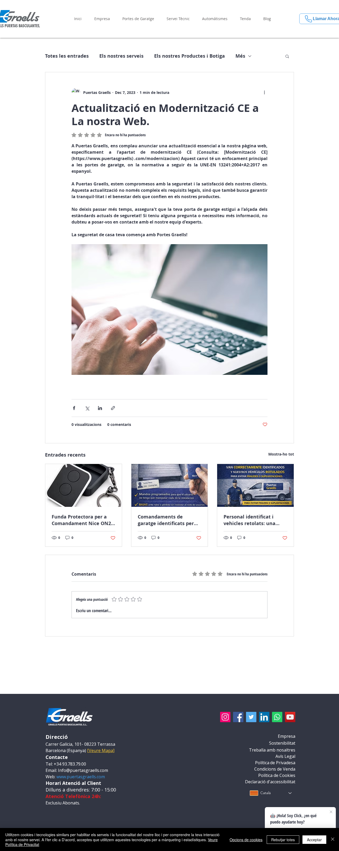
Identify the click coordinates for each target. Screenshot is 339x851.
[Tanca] (332, 839)
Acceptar (314, 839)
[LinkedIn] (264, 717)
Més (240, 56)
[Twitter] (251, 717)
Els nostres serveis (121, 56)
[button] (102, 18)
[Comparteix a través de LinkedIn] (99, 408)
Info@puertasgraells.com (83, 770)
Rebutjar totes (283, 839)
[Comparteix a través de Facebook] (74, 408)
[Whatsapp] (277, 717)
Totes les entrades (67, 56)
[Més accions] (264, 92)
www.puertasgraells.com (80, 777)
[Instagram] (225, 717)
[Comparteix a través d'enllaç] (112, 408)
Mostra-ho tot (281, 454)
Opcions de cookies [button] (246, 839)
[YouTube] (290, 717)
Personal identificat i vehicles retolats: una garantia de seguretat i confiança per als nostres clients (253, 520)
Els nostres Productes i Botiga (189, 56)
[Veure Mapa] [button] (100, 750)
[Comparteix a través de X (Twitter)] (87, 408)
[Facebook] (238, 717)
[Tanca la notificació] (331, 812)
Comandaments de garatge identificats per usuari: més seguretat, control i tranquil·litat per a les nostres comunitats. (169, 520)
